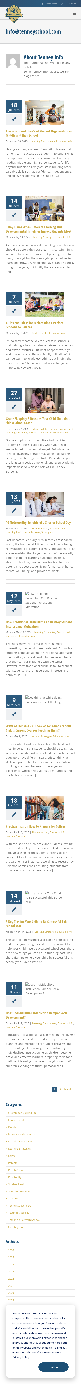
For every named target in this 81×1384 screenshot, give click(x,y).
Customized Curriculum (22, 1112)
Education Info (64, 141)
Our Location (51, 3)
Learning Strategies (43, 237)
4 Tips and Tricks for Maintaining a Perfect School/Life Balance (34, 325)
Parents (33, 432)
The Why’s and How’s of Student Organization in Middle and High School (39, 133)
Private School (16, 1170)
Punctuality (15, 1177)
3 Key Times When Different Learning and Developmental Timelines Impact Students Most (38, 229)
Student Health (40, 333)
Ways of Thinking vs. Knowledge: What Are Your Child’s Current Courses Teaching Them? (38, 728)
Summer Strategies (19, 1191)
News (11, 1155)
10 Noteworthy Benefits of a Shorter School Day (38, 522)
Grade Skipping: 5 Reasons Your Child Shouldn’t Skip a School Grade (38, 421)
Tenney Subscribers (19, 1205)
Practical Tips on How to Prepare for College (35, 826)
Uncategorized (40, 832)
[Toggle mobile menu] (75, 13)
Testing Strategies (18, 1212)
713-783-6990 (70, 3)
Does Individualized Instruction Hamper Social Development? (37, 1015)
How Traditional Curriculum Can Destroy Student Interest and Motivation (39, 624)
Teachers (13, 1198)
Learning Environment (43, 141)
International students (21, 1134)
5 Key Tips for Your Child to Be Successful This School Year (36, 923)
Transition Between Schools (53, 432)
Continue (53, 1367)
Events (12, 1127)
